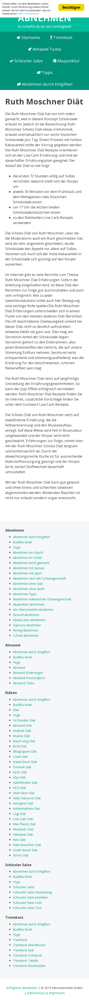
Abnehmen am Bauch (28, 552)
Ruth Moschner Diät (27, 845)
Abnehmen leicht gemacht (31, 563)
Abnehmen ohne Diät (28, 584)
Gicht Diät (20, 772)
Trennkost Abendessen (29, 945)
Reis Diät (19, 840)
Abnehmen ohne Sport (28, 589)
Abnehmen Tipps (25, 594)
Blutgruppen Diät (25, 751)
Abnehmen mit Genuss (29, 568)
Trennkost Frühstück (27, 955)
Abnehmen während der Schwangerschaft (42, 599)
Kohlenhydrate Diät (26, 808)
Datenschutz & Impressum (46, 993)
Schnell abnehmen (25, 635)
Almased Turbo (46, 49)
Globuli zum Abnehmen (29, 620)
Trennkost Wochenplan (29, 966)
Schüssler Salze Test (27, 908)
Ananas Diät (21, 736)
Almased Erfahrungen (28, 673)
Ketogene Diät (23, 803)
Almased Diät (22, 725)
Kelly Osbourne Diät (27, 798)
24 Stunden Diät (24, 720)
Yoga (16, 547)
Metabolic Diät (23, 829)
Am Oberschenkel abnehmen (33, 609)
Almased (19, 667)
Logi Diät (19, 814)
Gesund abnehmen (26, 615)
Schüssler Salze (28, 60)
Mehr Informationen (28, 13)
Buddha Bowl (22, 542)
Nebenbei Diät (23, 834)
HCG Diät (19, 788)
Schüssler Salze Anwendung (32, 892)
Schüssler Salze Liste (27, 903)
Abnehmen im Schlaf (27, 558)
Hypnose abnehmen (27, 625)
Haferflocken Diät (25, 782)
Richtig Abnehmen (25, 630)
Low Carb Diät (23, 819)
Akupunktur (68, 60)
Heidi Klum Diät (24, 793)
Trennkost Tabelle (25, 960)
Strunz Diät (21, 855)
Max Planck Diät (24, 824)
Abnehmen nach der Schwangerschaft (39, 578)
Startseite (30, 37)
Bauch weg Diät (24, 741)
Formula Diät (22, 767)
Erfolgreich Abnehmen (21, 988)
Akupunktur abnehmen (28, 604)
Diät (16, 710)
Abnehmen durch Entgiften (46, 84)
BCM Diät (20, 746)
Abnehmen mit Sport (27, 573)
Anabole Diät (22, 731)
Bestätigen (71, 7)
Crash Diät (20, 757)
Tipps (46, 72)
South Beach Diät (25, 850)
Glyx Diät (19, 777)
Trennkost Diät (23, 950)
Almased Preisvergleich (29, 678)
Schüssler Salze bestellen (30, 897)
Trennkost (62, 37)
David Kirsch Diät (25, 762)
